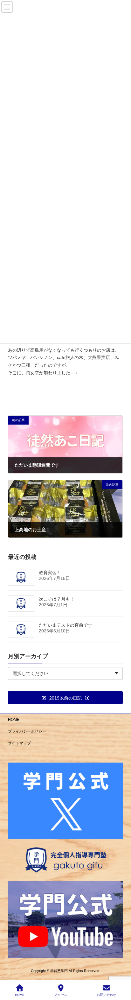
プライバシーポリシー (27, 731)
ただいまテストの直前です (65, 625)
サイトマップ (19, 743)
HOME (13, 719)
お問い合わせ (106, 994)
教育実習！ (50, 572)
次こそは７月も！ (56, 599)
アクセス (60, 994)
